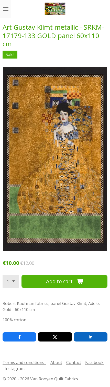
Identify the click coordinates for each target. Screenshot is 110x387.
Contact (73, 362)
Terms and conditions (24, 362)
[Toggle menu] (5, 9)
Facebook (94, 362)
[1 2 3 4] (11, 281)
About (56, 362)
